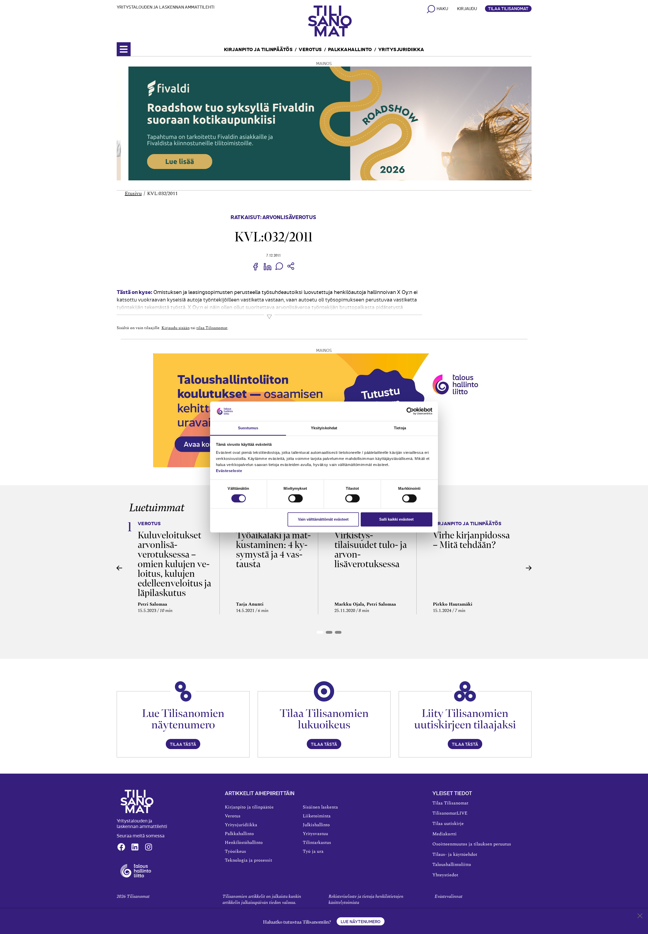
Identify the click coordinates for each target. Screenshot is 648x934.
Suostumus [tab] (248, 428)
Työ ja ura (313, 851)
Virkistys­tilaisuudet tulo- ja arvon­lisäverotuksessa (370, 549)
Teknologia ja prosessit (248, 860)
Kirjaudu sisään (175, 328)
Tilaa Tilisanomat (508, 8)
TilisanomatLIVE (450, 813)
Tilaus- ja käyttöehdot (454, 854)
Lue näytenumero (360, 921)
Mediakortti (444, 834)
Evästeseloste (229, 471)
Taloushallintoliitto (451, 864)
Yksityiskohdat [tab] (324, 428)
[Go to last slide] (119, 568)
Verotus (310, 49)
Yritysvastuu (315, 834)
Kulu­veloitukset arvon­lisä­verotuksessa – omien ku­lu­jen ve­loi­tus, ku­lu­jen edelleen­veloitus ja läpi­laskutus (174, 564)
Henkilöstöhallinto (244, 842)
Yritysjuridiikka (401, 49)
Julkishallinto (316, 825)
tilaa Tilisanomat (212, 328)
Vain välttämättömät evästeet (323, 519)
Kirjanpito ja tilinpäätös (258, 49)
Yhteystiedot (445, 875)
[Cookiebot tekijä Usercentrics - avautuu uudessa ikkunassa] (410, 411)
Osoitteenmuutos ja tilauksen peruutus (471, 844)
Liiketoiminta (317, 816)
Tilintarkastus (317, 842)
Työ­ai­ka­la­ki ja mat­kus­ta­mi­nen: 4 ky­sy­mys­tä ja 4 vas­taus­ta (273, 549)
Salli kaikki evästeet (396, 519)
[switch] (295, 498)
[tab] (320, 632)
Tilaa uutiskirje (448, 823)
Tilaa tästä (183, 744)
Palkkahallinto (350, 49)
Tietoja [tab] (400, 428)
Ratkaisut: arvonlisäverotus (273, 217)
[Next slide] (528, 568)
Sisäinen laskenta (320, 807)
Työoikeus (235, 851)
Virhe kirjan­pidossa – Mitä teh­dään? (471, 540)
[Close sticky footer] (640, 917)
